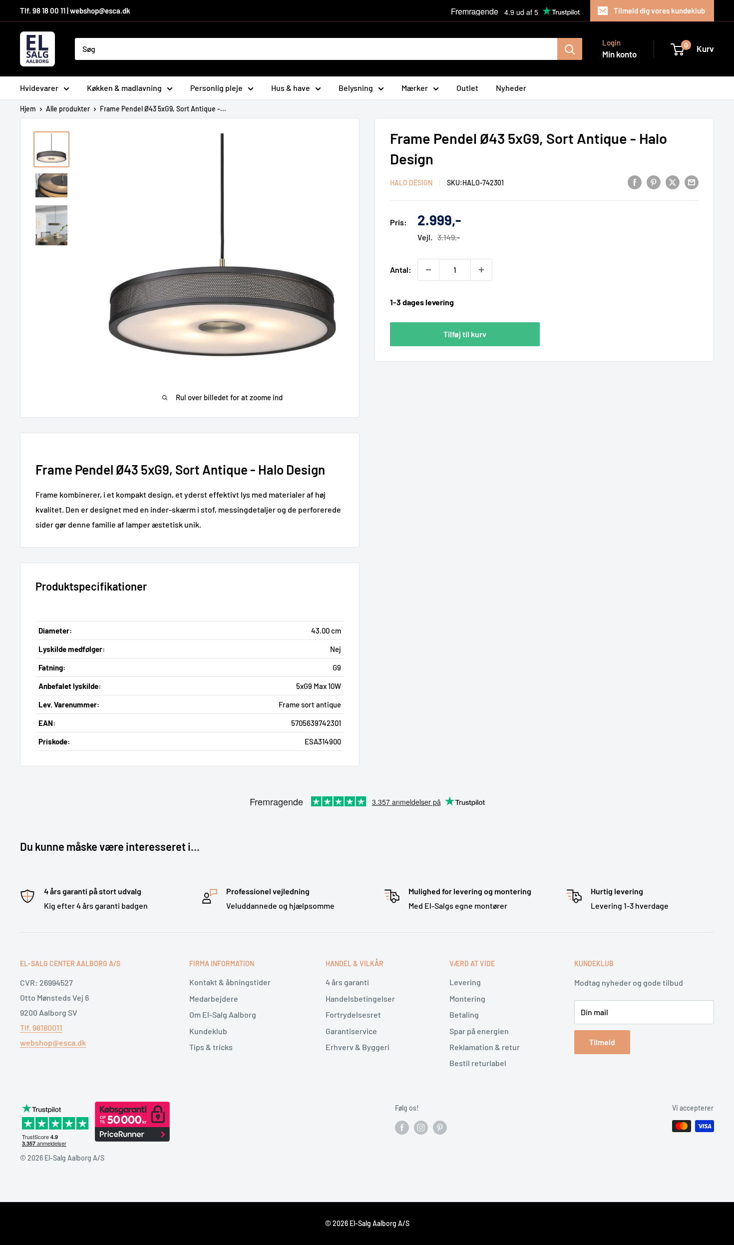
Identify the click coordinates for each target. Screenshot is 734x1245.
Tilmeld (602, 1042)
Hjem (28, 108)
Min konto (619, 54)
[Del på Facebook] (635, 181)
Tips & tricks (211, 1047)
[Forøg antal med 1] (481, 269)
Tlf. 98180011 (41, 1027)
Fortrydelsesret (353, 1014)
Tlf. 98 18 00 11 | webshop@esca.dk (75, 10)
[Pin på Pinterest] (654, 181)
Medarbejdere (213, 998)
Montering (467, 998)
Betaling (464, 1014)
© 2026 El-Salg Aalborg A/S (367, 1223)
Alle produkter (68, 108)
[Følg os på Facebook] (402, 1127)
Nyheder (511, 87)
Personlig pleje (216, 87)
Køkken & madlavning (124, 87)
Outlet (467, 87)
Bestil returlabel (477, 1063)
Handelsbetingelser (360, 998)
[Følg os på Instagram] (421, 1127)
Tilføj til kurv (464, 334)
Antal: (400, 269)
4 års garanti (347, 982)
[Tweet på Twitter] (673, 181)
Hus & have (290, 87)
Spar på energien (479, 1031)
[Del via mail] (692, 181)
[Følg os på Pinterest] (440, 1127)
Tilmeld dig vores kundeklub (659, 10)
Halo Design (411, 182)
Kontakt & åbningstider (230, 982)
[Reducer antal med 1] (428, 269)
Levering (465, 982)
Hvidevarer (39, 87)
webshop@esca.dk (53, 1042)
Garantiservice (351, 1031)
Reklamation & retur (484, 1047)
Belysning (356, 87)
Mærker (414, 87)
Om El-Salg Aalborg (222, 1014)
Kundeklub (208, 1031)
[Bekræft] (569, 49)
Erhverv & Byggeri (357, 1047)
